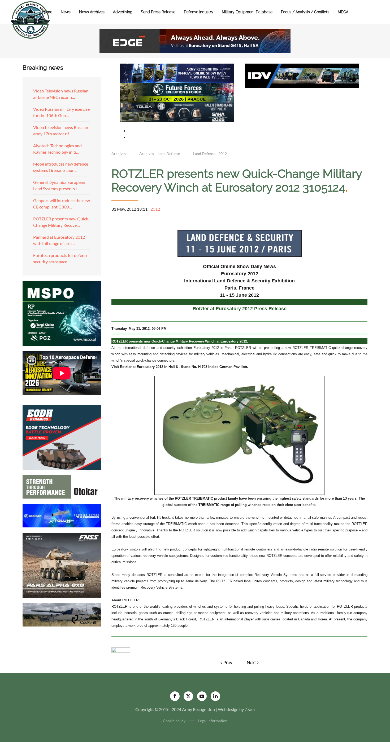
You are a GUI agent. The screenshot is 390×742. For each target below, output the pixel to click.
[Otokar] (62, 486)
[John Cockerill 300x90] (62, 614)
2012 (155, 208)
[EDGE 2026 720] (195, 40)
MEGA (343, 12)
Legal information (212, 720)
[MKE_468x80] (177, 111)
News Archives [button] (92, 12)
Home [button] (47, 12)
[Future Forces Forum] (177, 92)
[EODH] (62, 436)
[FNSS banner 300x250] (62, 564)
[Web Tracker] (120, 649)
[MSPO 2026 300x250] (62, 312)
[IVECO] (302, 75)
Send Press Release (158, 12)
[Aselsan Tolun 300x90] (62, 514)
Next (251, 662)
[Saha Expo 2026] (177, 72)
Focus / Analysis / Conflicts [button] (305, 12)
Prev (227, 662)
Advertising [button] (122, 12)
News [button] (66, 12)
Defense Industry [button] (198, 12)
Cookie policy (174, 720)
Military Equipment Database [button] (247, 12)
